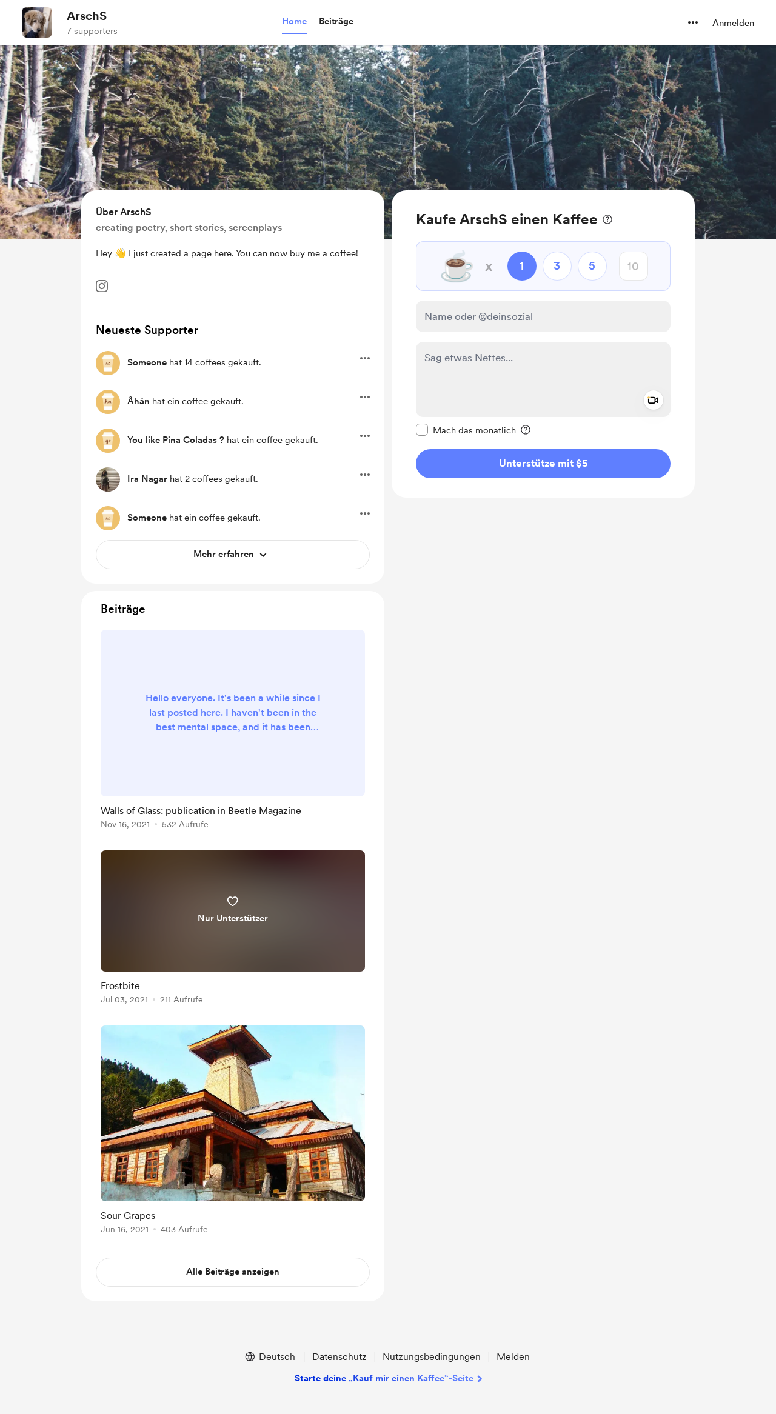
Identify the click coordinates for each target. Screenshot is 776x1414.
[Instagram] (102, 286)
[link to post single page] (233, 731)
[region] (543, 344)
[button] (294, 22)
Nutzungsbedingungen (432, 1356)
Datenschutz (339, 1356)
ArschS (87, 15)
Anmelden (733, 23)
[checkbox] (466, 430)
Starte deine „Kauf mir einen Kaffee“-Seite (384, 1378)
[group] (233, 731)
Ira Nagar (147, 478)
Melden (513, 1356)
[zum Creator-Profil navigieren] (37, 22)
